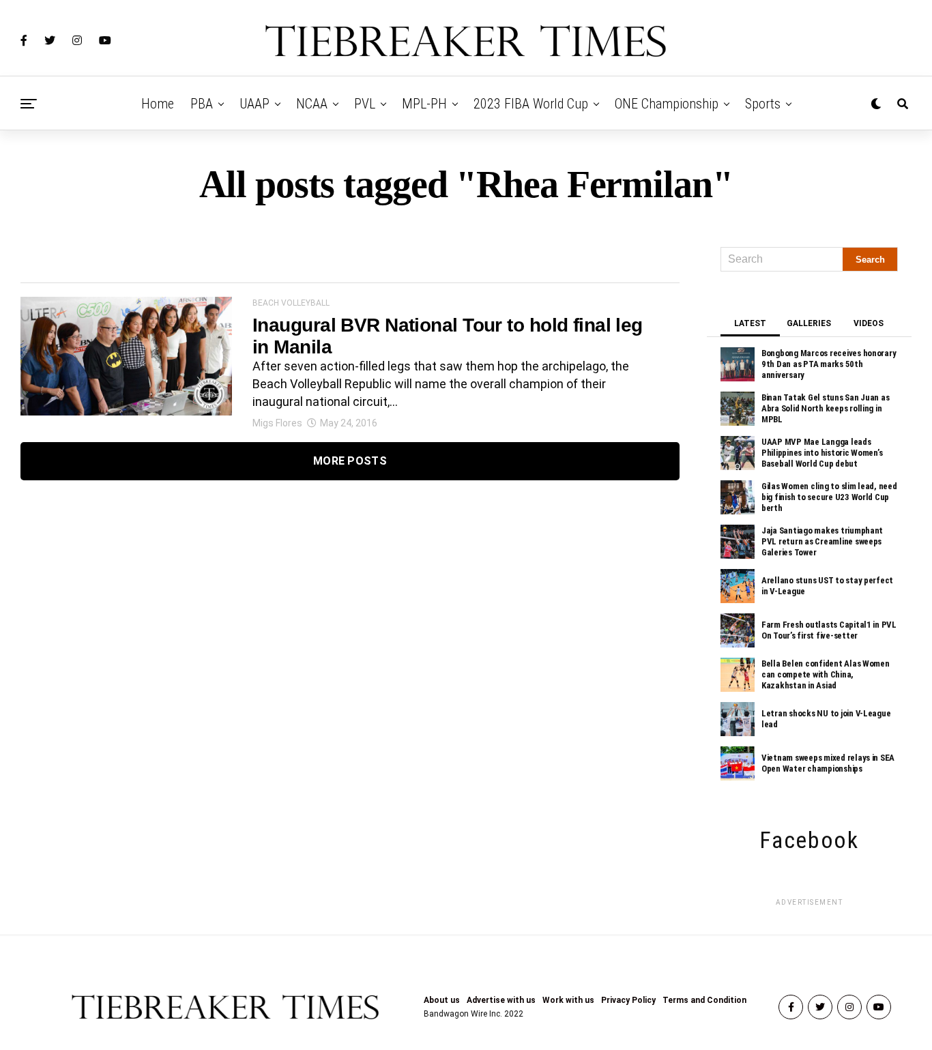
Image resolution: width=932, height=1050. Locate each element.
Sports (763, 104)
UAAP (254, 104)
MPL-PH (424, 104)
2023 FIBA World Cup (531, 104)
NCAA (311, 104)
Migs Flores (277, 423)
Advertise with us (501, 1000)
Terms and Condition (704, 1000)
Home (157, 104)
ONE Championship (666, 104)
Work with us (568, 1000)
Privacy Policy (628, 1000)
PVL (364, 104)
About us (442, 1000)
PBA (201, 104)
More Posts (350, 460)
